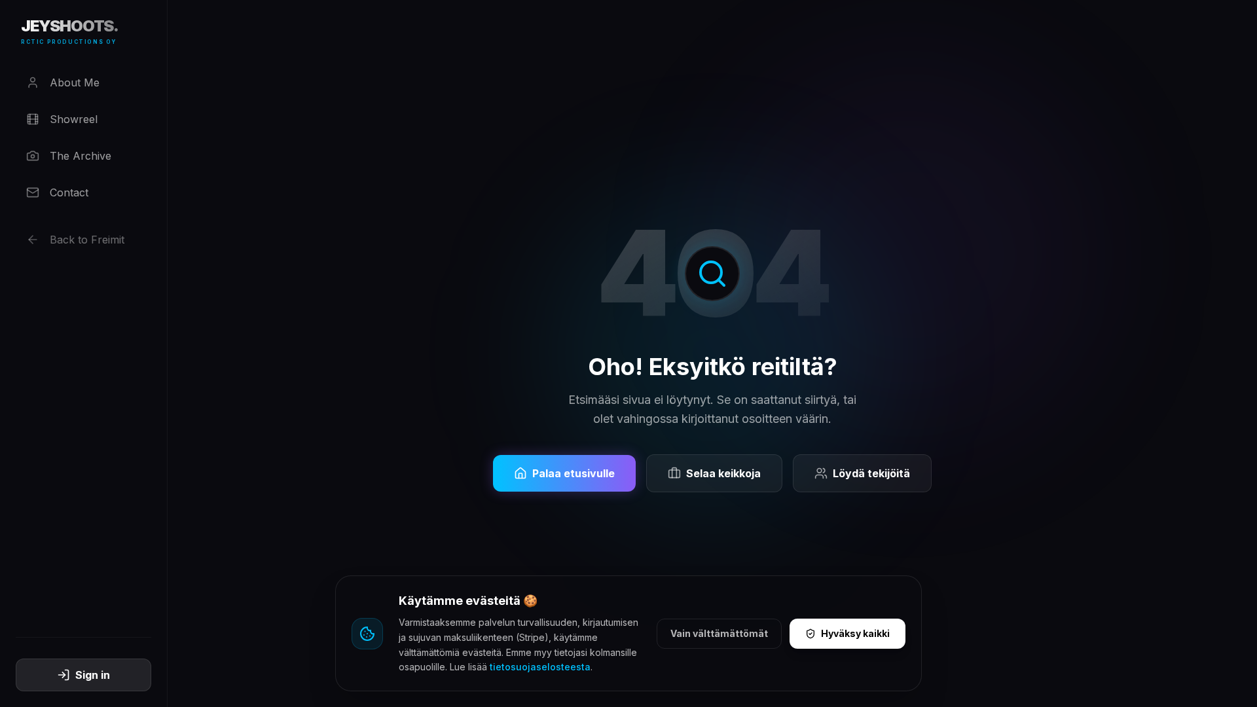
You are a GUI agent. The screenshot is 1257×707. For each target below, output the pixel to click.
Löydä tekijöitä (871, 473)
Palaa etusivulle (573, 473)
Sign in (92, 674)
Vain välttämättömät (719, 633)
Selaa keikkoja (723, 473)
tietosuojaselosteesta (540, 666)
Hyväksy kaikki (855, 633)
